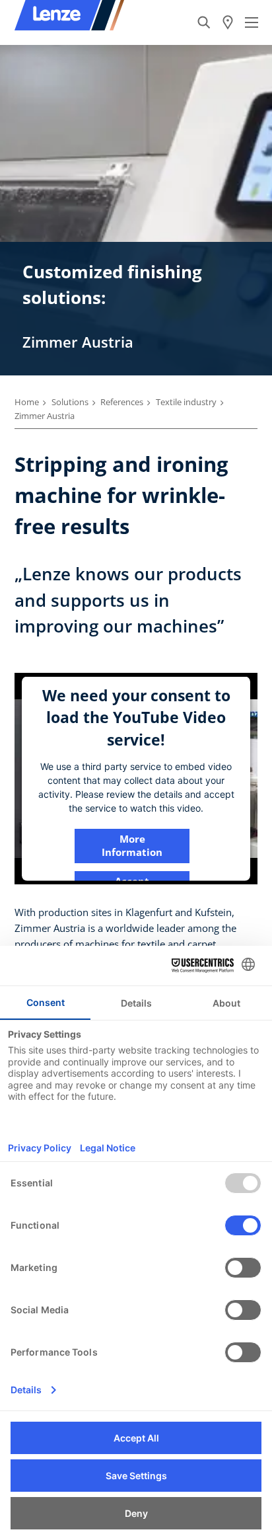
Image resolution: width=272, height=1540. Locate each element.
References (121, 402)
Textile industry (186, 402)
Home (27, 402)
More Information (132, 844)
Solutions (69, 402)
